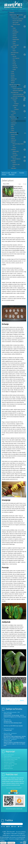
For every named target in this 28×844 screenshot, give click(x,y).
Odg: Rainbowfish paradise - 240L (12, 712)
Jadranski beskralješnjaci (19, 96)
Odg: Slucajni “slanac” (9, 728)
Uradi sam (15, 67)
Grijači (14, 62)
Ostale (14, 41)
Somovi (14, 35)
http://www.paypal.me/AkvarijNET (14, 788)
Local (3, 826)
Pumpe (14, 64)
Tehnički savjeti (16, 24)
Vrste (14, 48)
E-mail (24, 184)
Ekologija (13, 160)
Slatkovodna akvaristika (16, 15)
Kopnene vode (16, 164)
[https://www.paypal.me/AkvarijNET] (14, 792)
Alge (15, 101)
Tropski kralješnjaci (17, 88)
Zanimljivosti (13, 132)
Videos (20, 826)
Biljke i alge (14, 47)
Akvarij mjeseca (16, 159)
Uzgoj (12, 71)
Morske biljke (14, 98)
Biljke (12, 126)
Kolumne (13, 142)
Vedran (14, 147)
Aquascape (14, 79)
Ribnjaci (13, 80)
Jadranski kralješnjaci (18, 90)
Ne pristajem (11, 842)
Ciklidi (14, 28)
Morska (14, 153)
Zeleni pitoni (8, 180)
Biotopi (12, 82)
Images (14, 826)
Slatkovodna (16, 151)
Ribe (12, 26)
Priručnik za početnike (18, 18)
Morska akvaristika (15, 84)
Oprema (13, 54)
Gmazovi (13, 121)
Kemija (12, 75)
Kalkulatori (13, 168)
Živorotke (15, 37)
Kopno (14, 162)
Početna (12, 12)
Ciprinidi (15, 30)
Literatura (13, 149)
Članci (14, 43)
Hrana (12, 73)
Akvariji (14, 56)
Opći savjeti (15, 22)
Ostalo (14, 69)
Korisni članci (14, 134)
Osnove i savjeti (15, 17)
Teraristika (12, 117)
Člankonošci (14, 119)
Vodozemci (14, 123)
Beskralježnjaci (15, 52)
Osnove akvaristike (17, 20)
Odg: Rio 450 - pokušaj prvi (10, 733)
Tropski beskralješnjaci (18, 94)
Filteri (14, 60)
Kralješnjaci (14, 86)
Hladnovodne (16, 39)
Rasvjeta (15, 65)
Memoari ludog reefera (18, 143)
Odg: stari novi (7, 719)
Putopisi (13, 136)
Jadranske (15, 105)
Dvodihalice (15, 32)
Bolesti (12, 77)
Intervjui (13, 138)
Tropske (15, 100)
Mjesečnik (13, 157)
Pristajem (3, 842)
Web (9, 826)
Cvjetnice (16, 103)
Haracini (15, 33)
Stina (14, 145)
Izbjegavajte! (16, 45)
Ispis (20, 184)
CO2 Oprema (16, 58)
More (14, 166)
